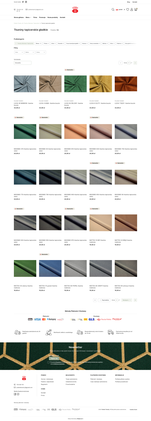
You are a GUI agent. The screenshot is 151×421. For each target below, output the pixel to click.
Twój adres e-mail (53, 355)
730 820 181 (20, 9)
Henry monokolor (95, 43)
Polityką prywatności (59, 364)
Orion (112, 43)
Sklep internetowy (75, 418)
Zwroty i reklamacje (47, 379)
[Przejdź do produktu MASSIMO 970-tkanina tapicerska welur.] (75, 223)
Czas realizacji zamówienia (98, 382)
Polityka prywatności (121, 382)
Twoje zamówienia (71, 379)
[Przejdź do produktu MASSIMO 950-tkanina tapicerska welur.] (50, 223)
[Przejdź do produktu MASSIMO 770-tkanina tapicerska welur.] (25, 177)
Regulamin (58, 362)
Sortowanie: (17, 59)
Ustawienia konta (71, 382)
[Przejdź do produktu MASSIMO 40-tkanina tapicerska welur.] (50, 131)
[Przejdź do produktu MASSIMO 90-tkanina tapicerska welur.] (126, 177)
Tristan (46, 43)
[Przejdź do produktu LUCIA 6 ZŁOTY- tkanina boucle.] (100, 84)
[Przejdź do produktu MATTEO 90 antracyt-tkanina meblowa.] (126, 268)
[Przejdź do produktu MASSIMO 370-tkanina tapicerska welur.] (25, 131)
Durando (61, 43)
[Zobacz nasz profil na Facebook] (23, 2)
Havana (84, 43)
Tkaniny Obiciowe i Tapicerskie (31, 23)
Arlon (53, 43)
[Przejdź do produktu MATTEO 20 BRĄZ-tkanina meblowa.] (126, 223)
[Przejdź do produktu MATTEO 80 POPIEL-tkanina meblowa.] (75, 268)
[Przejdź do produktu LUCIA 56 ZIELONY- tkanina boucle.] (75, 84)
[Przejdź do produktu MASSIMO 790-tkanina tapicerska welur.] (50, 177)
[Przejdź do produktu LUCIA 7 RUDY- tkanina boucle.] (126, 84)
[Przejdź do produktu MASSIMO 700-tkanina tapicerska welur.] (126, 131)
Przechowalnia (70, 384)
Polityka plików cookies (122, 379)
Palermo (119, 43)
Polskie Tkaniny (18, 23)
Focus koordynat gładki (73, 43)
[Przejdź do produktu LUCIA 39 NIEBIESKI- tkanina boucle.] (25, 84)
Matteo (105, 43)
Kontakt (43, 393)
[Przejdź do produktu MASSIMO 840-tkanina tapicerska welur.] (75, 177)
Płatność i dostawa (96, 379)
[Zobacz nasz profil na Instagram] (26, 2)
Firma (42, 395)
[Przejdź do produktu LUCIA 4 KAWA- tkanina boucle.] (50, 84)
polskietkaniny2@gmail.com (35, 9)
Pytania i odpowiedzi (47, 382)
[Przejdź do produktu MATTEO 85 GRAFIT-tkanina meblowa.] (100, 268)
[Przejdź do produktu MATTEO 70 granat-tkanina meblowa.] (50, 268)
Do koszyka (22, 111)
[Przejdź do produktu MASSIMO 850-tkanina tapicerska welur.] (100, 177)
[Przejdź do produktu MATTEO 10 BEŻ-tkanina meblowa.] (100, 223)
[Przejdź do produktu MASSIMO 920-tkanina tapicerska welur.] (25, 223)
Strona (125, 62)
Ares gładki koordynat (131, 43)
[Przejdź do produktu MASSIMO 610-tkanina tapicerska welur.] (75, 131)
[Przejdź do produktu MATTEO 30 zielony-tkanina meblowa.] (25, 268)
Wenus (38, 43)
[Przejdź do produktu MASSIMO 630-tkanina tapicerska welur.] (100, 131)
